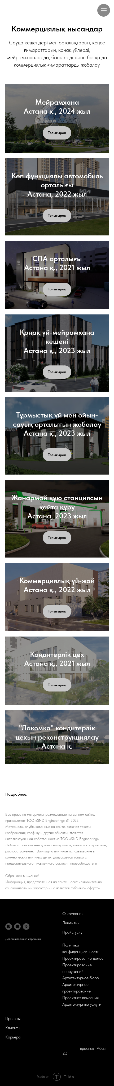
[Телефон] (26, 926)
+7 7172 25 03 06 (78, 1034)
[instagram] (8, 926)
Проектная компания (80, 997)
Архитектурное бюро (80, 977)
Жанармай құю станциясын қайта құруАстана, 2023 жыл (57, 506)
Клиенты (12, 1027)
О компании (73, 913)
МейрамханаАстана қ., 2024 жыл (57, 106)
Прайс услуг (73, 932)
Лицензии (71, 922)
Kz (74, 1019)
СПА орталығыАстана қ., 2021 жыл (57, 263)
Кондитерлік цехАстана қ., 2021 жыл (57, 659)
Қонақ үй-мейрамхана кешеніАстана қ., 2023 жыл (57, 341)
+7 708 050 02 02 (78, 1029)
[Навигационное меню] (104, 10)
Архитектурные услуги (81, 1004)
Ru (65, 1019)
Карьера (12, 1036)
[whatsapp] (17, 926)
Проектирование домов (82, 958)
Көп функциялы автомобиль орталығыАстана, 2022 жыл (57, 184)
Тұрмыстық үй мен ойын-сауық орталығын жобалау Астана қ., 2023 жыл (57, 424)
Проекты (12, 1018)
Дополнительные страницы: (23, 938)
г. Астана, (71, 1048)
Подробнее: (16, 794)
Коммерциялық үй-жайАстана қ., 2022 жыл (57, 585)
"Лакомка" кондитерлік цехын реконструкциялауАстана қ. (57, 736)
